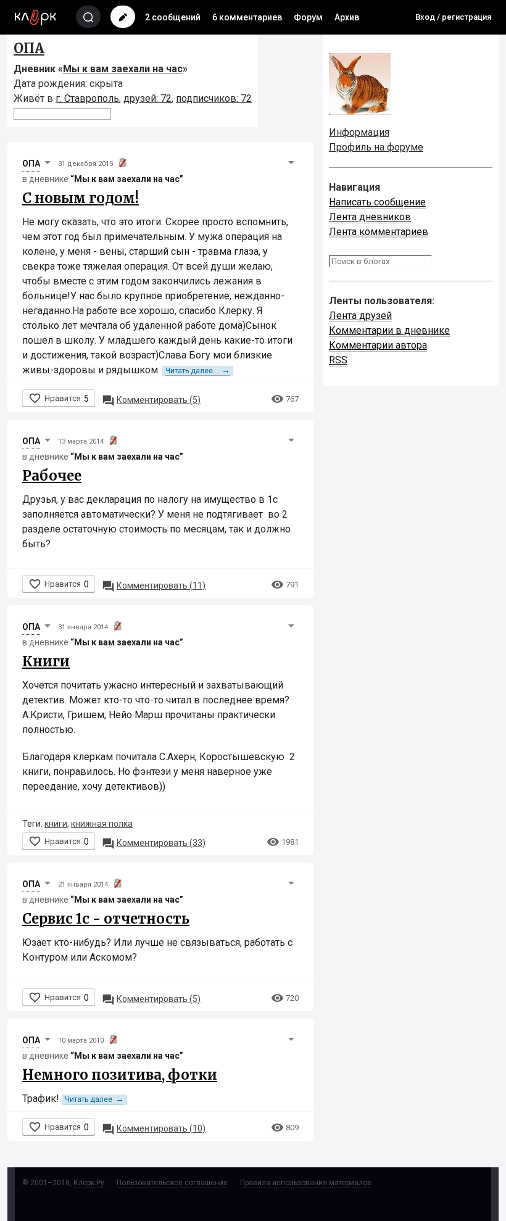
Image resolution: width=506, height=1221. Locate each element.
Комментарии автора (378, 345)
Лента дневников (370, 217)
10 (153, 1128)
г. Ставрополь (87, 98)
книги (55, 824)
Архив (346, 17)
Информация (359, 132)
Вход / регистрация (453, 17)
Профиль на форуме (376, 147)
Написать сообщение (377, 202)
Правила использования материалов (305, 1182)
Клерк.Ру (88, 1182)
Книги (46, 661)
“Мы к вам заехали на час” (126, 179)
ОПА (29, 48)
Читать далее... (197, 370)
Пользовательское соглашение (172, 1182)
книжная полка (102, 824)
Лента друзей (360, 315)
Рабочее (51, 475)
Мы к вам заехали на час (123, 69)
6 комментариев (247, 17)
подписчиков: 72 (214, 98)
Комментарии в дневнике (389, 330)
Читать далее (94, 1099)
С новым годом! (80, 198)
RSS (338, 360)
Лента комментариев (378, 232)
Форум (308, 17)
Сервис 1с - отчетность (105, 918)
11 (153, 585)
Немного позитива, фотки (119, 1074)
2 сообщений (173, 17)
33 (153, 843)
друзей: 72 (147, 98)
